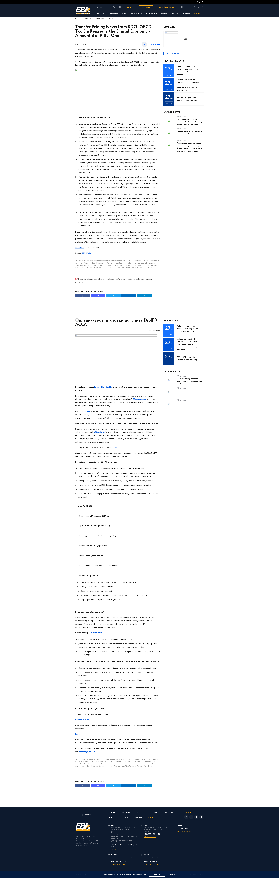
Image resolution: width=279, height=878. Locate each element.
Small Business (151, 14)
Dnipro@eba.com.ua (118, 864)
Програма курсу (82, 720)
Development (136, 14)
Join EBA (129, 7)
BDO (113, 18)
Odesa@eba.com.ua (151, 864)
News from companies (83, 18)
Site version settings (194, 2)
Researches (175, 14)
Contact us (79, 247)
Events (124, 14)
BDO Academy (139, 399)
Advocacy (114, 14)
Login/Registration (167, 7)
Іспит (77, 734)
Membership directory (102, 18)
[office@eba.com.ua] (120, 7)
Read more (171, 874)
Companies (146, 7)
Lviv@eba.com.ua (150, 837)
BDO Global (87, 253)
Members (186, 14)
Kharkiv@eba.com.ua (184, 831)
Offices (164, 14)
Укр (202, 7)
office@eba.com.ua (117, 849)
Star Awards (198, 14)
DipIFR (88, 411)
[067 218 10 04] (114, 7)
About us (100, 14)
